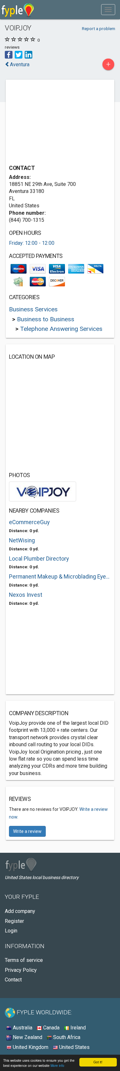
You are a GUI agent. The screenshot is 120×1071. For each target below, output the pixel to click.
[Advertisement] (57, 123)
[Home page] (18, 10)
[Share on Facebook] (8, 54)
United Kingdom (30, 1047)
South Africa (66, 1037)
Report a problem (98, 28)
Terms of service (24, 960)
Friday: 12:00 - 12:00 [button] (31, 243)
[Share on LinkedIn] (28, 54)
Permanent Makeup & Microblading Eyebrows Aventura (60, 576)
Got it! (97, 1061)
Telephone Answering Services (61, 328)
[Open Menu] (108, 9)
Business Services (33, 309)
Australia (22, 1028)
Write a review (27, 831)
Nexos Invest (25, 595)
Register (14, 921)
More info (57, 1065)
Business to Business (45, 319)
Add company (20, 911)
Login (11, 931)
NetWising (22, 540)
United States (74, 1047)
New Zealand (27, 1037)
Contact (13, 980)
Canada (51, 1028)
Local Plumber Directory (39, 558)
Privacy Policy (21, 970)
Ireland (77, 1028)
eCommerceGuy (29, 522)
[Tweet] (18, 54)
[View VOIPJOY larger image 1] (42, 491)
